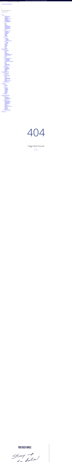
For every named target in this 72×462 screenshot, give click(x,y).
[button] (6, 82)
